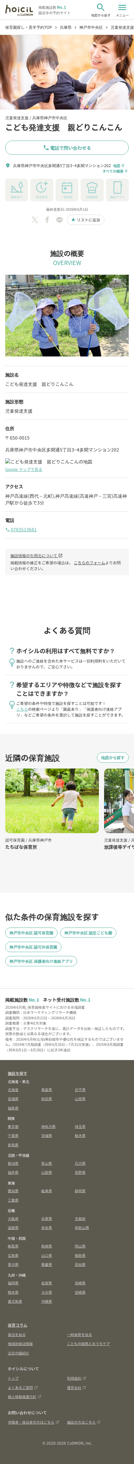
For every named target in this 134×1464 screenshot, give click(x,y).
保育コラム (17, 1325)
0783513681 (21, 529)
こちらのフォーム (89, 562)
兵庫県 (46, 1218)
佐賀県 (46, 1282)
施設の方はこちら (81, 1422)
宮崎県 (80, 1292)
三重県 (13, 1200)
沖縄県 (46, 1301)
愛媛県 (46, 1264)
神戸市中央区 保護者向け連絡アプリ (41, 961)
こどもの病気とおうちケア (88, 1343)
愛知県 (13, 1190)
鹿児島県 (15, 1301)
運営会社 (74, 1387)
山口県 (46, 1255)
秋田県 (46, 1098)
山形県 (80, 1098)
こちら (22, 709)
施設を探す (17, 1073)
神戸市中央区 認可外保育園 (33, 946)
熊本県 (13, 1292)
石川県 (80, 1163)
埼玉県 (80, 1126)
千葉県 (13, 1135)
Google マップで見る (23, 469)
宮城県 (13, 1098)
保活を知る (17, 1334)
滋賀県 (13, 1227)
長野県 (80, 1172)
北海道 (13, 1089)
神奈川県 (48, 1126)
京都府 (80, 1218)
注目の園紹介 (18, 1352)
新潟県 (13, 1163)
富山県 (46, 1163)
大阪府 (13, 1218)
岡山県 (80, 1245)
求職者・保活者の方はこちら (31, 1422)
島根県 (46, 1245)
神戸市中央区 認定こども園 (88, 932)
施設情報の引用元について (36, 555)
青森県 (46, 1089)
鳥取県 (13, 1245)
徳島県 (80, 1255)
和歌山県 (82, 1227)
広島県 (13, 1255)
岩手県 (80, 1089)
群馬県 (13, 1144)
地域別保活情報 (20, 1343)
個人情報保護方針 (22, 1396)
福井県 (13, 1172)
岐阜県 (46, 1190)
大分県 (46, 1292)
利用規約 (74, 1378)
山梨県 (46, 1172)
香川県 (13, 1264)
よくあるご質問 (20, 1387)
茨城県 (46, 1135)
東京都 (13, 1126)
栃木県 (80, 1135)
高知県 (80, 1264)
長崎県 (80, 1282)
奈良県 (46, 1227)
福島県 (13, 1107)
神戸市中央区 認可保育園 (31, 932)
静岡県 (80, 1190)
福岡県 (13, 1282)
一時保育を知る (79, 1334)
